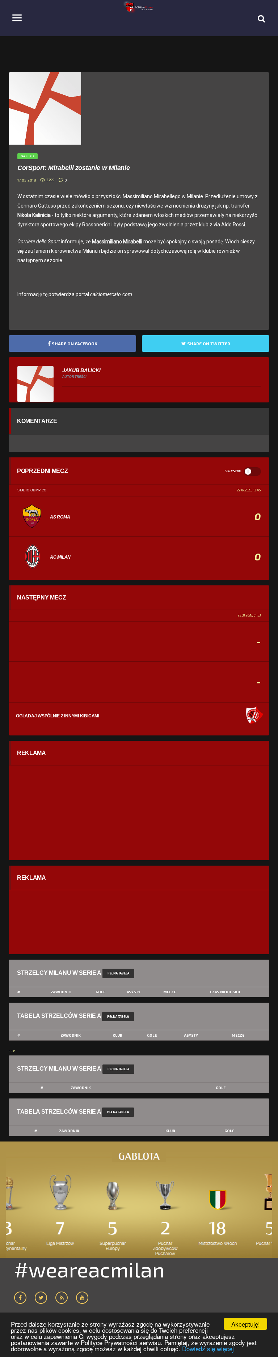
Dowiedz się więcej (208, 1348)
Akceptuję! (245, 1323)
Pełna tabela (118, 973)
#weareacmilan (89, 1269)
